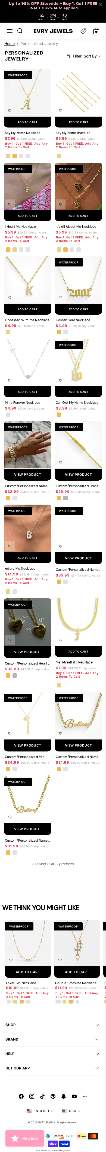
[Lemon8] (84, 1096)
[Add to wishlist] (10, 111)
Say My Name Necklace (22, 133)
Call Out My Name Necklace (77, 403)
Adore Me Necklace (20, 568)
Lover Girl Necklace (21, 983)
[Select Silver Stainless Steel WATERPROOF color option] (65, 498)
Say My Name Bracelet (73, 133)
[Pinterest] (53, 1096)
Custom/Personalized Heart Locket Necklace (27, 663)
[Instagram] (31, 1096)
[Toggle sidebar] (83, 31)
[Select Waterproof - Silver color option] (27, 156)
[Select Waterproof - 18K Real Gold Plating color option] (14, 156)
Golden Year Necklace (73, 320)
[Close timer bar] (100, 4)
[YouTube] (74, 1096)
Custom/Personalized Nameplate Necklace (78, 570)
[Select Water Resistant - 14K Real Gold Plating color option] (8, 156)
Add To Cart (28, 972)
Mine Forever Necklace (22, 403)
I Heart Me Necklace (20, 227)
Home (9, 43)
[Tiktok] (42, 1096)
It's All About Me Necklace (76, 227)
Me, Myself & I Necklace (74, 662)
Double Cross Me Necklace (75, 983)
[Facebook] (21, 1096)
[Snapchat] (63, 1096)
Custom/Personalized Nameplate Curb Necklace (27, 840)
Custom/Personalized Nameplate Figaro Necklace (78, 757)
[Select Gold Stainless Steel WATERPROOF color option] (59, 498)
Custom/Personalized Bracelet (78, 486)
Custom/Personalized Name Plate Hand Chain (27, 486)
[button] (9, 31)
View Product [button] (27, 474)
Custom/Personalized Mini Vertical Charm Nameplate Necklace (27, 757)
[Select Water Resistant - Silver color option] (21, 156)
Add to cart (28, 122)
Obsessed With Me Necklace (27, 320)
